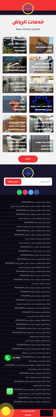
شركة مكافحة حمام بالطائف (40, 336)
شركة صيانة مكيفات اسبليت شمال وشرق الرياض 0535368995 (28, 263)
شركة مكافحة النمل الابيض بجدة (39, 316)
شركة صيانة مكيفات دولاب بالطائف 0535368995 (32, 234)
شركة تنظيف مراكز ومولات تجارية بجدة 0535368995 (31, 348)
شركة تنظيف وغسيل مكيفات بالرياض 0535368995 (32, 389)
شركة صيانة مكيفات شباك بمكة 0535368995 (34, 344)
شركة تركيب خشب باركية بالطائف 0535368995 (34, 328)
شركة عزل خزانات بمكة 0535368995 (37, 222)
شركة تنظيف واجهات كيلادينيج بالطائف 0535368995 (31, 332)
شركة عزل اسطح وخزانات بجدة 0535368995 (34, 251)
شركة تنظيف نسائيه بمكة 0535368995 (36, 312)
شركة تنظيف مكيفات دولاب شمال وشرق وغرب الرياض (30, 206)
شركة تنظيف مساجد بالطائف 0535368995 (35, 275)
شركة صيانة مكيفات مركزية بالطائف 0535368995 (32, 381)
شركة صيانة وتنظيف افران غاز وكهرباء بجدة (35, 242)
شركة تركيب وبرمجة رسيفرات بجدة (38, 238)
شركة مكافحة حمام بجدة (41, 283)
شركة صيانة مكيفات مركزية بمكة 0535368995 (33, 271)
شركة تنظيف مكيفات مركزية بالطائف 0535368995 (32, 401)
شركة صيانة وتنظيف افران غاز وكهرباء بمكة (34, 218)
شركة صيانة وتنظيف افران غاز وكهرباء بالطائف (34, 226)
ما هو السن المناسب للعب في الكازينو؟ (36, 352)
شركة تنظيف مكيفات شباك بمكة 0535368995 (33, 324)
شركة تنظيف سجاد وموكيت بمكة (38, 377)
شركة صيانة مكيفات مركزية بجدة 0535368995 (33, 210)
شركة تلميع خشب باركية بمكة (40, 361)
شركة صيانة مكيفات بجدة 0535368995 (36, 202)
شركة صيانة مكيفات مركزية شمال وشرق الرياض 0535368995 (28, 365)
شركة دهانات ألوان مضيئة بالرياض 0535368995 (33, 214)
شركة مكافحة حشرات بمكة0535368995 (35, 255)
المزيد (28, 159)
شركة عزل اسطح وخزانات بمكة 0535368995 (34, 397)
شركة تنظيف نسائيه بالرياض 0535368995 (36, 295)
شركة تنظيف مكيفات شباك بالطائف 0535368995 (32, 287)
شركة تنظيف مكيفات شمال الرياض (38, 340)
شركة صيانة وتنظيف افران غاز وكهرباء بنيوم (34, 393)
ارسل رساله (13, 181)
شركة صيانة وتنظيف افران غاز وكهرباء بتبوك (34, 267)
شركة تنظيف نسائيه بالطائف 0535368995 (35, 291)
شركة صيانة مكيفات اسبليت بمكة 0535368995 (33, 299)
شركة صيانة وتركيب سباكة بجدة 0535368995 (34, 259)
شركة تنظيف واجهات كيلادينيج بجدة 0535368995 (32, 308)
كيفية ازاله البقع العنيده (42, 385)
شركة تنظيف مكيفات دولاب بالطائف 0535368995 (32, 279)
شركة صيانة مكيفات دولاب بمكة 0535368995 (33, 230)
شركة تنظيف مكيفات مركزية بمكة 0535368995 (33, 320)
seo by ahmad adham (28, 413)
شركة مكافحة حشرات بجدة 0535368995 (35, 247)
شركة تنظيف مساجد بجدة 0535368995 (36, 357)
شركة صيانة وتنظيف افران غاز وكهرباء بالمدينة (34, 304)
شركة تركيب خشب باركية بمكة (39, 369)
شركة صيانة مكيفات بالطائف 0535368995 (35, 373)
